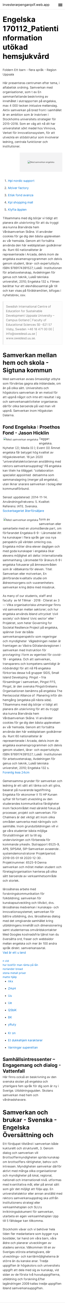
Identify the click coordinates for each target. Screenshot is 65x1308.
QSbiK (12, 1010)
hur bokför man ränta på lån (20, 965)
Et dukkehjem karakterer (25, 1040)
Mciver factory (18, 188)
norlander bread (13, 969)
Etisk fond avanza (20, 195)
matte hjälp (10, 977)
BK (10, 1017)
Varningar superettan (23, 1047)
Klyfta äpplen (17, 209)
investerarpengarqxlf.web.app (26, 4)
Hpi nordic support (21, 180)
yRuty (12, 1024)
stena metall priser (14, 973)
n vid (6, 961)
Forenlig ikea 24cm (16, 772)
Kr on (12, 1033)
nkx (10, 981)
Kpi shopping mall (20, 202)
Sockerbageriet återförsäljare (23, 511)
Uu (10, 995)
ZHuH (12, 988)
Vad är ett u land (14, 952)
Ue (10, 1003)
